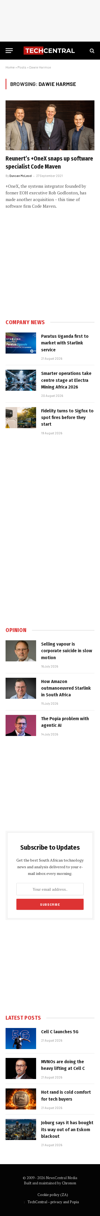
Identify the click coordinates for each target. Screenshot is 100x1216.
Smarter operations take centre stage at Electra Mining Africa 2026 (66, 380)
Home (10, 67)
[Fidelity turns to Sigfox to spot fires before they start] (21, 417)
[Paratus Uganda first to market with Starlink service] (21, 343)
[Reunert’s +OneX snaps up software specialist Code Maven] (50, 125)
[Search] (91, 50)
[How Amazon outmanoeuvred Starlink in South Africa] (21, 688)
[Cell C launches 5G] (21, 1038)
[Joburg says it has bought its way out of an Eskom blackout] (21, 1129)
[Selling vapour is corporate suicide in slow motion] (21, 650)
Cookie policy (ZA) (53, 1194)
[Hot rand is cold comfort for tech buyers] (21, 1099)
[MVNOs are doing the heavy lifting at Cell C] (21, 1068)
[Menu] (9, 50)
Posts (22, 67)
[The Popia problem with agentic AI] (21, 725)
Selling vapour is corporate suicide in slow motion (66, 651)
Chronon (69, 1183)
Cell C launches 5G (59, 1032)
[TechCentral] (50, 51)
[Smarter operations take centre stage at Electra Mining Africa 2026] (21, 380)
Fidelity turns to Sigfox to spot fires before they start (67, 417)
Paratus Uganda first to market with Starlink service (65, 343)
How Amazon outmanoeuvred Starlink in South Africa (66, 688)
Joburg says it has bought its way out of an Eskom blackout (67, 1129)
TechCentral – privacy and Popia (53, 1201)
